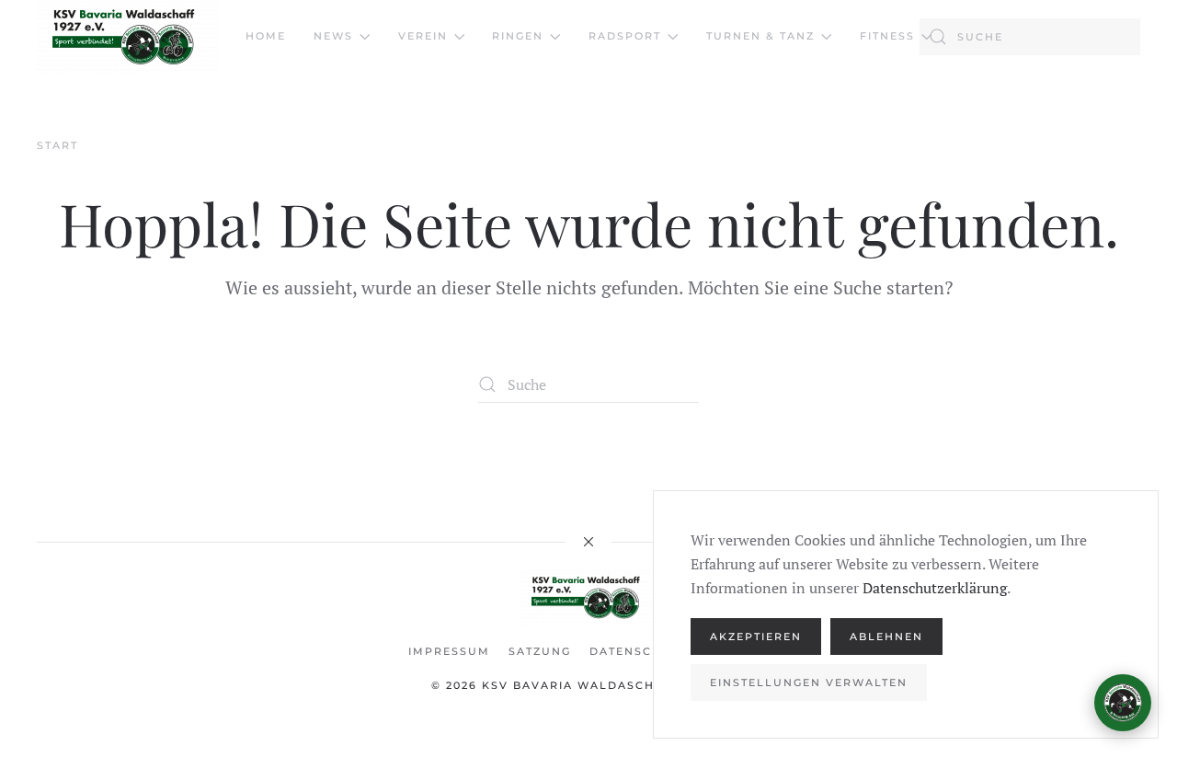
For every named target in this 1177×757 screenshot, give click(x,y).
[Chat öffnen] (1122, 702)
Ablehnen (886, 636)
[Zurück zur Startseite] (128, 37)
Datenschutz (638, 651)
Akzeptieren (756, 636)
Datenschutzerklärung (935, 588)
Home (266, 35)
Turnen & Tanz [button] (760, 35)
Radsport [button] (624, 35)
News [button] (333, 35)
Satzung (540, 651)
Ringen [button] (517, 35)
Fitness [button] (887, 35)
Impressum (449, 651)
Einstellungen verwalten (809, 682)
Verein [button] (423, 35)
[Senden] (1114, 619)
